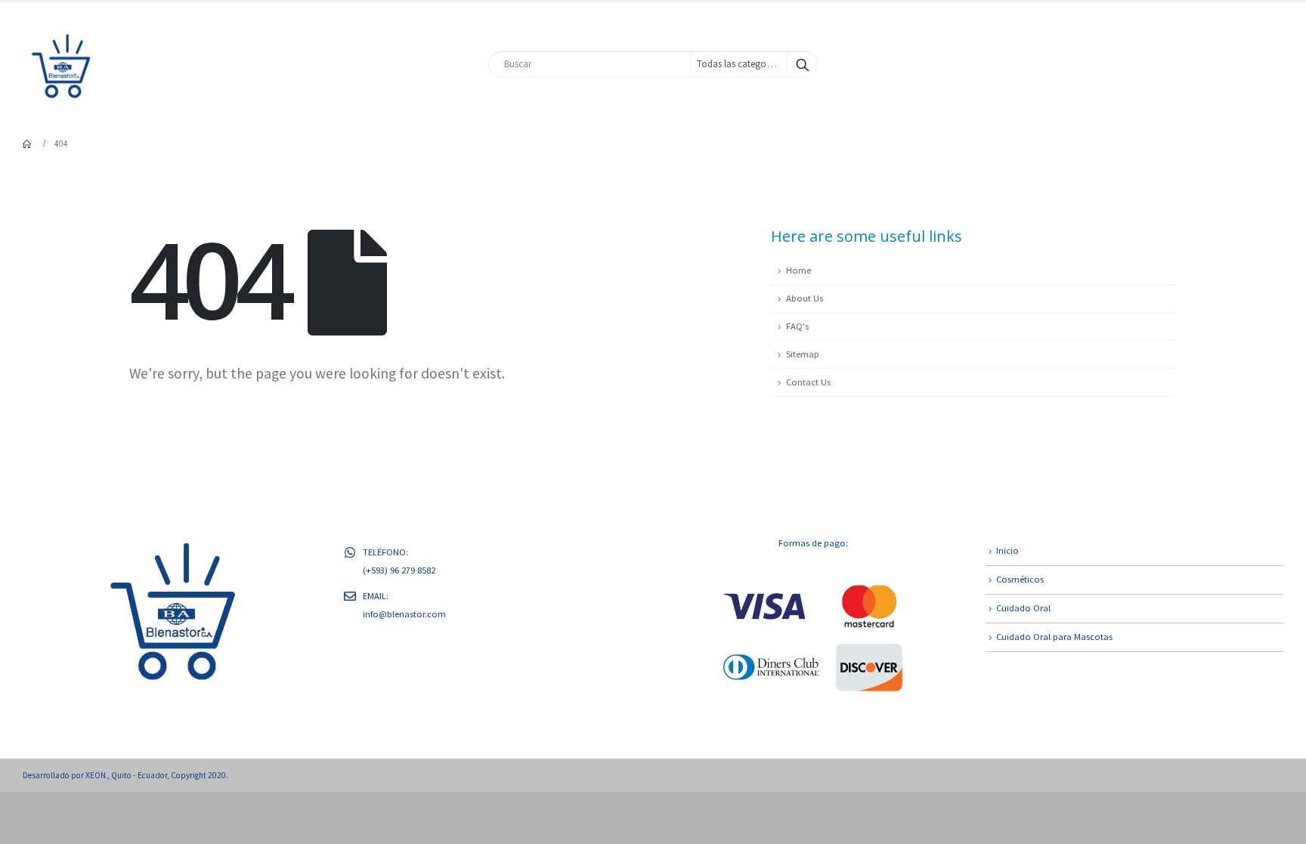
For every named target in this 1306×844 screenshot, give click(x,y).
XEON (96, 775)
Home (798, 270)
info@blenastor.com (404, 614)
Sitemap (802, 354)
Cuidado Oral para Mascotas (1054, 636)
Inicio (1007, 550)
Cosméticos (1020, 579)
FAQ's (797, 326)
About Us (804, 298)
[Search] (803, 64)
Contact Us (808, 382)
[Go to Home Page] (28, 143)
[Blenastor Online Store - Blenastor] (60, 64)
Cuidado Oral (1023, 608)
